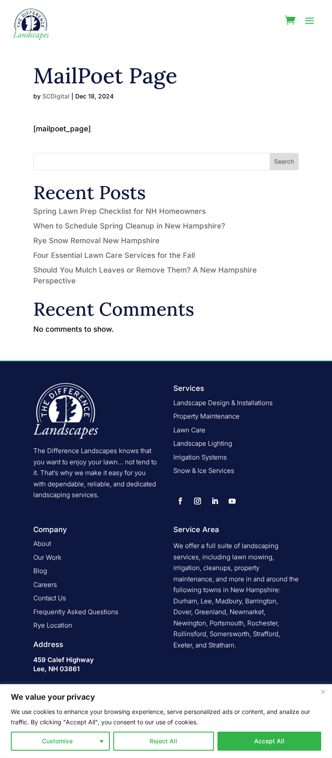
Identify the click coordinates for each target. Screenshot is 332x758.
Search (284, 161)
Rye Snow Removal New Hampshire (96, 240)
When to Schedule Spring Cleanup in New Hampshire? (129, 226)
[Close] (323, 691)
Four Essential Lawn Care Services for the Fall (114, 255)
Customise (57, 741)
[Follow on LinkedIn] (215, 501)
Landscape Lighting (202, 443)
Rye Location (52, 625)
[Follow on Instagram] (197, 501)
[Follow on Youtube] (232, 501)
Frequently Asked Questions (75, 612)
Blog (40, 571)
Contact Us (49, 598)
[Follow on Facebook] (180, 501)
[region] (166, 721)
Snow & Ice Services (203, 470)
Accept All (269, 741)
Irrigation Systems (200, 457)
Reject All (163, 741)
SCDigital (56, 96)
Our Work (47, 557)
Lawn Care (189, 430)
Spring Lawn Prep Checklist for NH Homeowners (119, 211)
